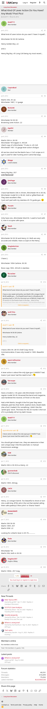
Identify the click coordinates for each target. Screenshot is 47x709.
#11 (44, 320)
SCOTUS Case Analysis (13, 607)
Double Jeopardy (11, 615)
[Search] (44, 2)
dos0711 (6, 17)
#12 (44, 369)
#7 (45, 214)
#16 (44, 479)
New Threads (7, 596)
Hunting (7, 634)
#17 (44, 497)
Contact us (5, 705)
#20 (44, 567)
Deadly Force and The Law (13, 619)
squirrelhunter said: (9, 430)
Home (41, 705)
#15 (44, 461)
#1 (45, 30)
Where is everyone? (12, 622)
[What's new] (40, 2)
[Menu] (3, 2)
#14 (44, 426)
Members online (8, 641)
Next (24, 576)
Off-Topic (8, 627)
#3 (45, 116)
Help (35, 705)
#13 (44, 389)
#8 (45, 234)
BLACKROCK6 (40, 679)
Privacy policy (27, 705)
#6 (45, 189)
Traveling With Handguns (13, 612)
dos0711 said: (7, 287)
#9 (45, 255)
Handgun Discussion (12, 604)
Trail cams (8, 630)
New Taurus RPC (11, 600)
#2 (45, 96)
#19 (44, 547)
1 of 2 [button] (17, 576)
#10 (44, 282)
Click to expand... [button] (23, 305)
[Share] (41, 30)
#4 (45, 136)
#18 (44, 519)
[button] (2, 701)
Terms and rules (16, 705)
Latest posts (6, 654)
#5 (45, 169)
